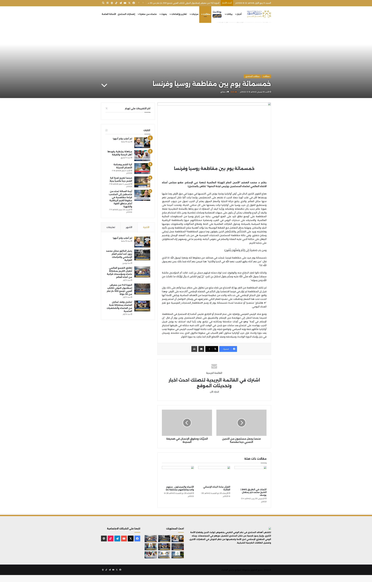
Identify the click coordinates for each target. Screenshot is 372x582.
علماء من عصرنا (148, 14)
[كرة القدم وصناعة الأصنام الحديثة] (142, 168)
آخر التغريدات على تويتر (137, 108)
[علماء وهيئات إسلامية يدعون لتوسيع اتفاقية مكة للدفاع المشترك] (151, 546)
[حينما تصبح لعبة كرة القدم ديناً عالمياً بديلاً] (142, 181)
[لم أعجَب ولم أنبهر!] (142, 142)
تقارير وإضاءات (179, 14)
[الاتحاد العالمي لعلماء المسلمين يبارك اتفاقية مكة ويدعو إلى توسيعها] (177, 554)
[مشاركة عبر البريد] (201, 349)
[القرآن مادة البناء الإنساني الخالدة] (214, 475)
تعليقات (110, 227)
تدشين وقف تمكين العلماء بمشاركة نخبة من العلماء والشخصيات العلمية (186, 3)
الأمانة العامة (109, 14)
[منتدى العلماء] (259, 14)
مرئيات (194, 14)
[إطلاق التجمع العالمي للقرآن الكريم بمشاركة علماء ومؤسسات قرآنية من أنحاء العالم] (142, 271)
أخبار (239, 14)
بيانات (230, 14)
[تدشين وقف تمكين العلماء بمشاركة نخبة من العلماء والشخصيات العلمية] (142, 306)
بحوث (164, 14)
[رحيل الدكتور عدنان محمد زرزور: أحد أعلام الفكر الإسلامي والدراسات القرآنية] (142, 254)
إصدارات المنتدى (126, 14)
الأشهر (129, 227)
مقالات (206, 14)
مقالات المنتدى (252, 76)
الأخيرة (146, 227)
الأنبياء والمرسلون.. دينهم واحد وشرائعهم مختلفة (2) (180, 488)
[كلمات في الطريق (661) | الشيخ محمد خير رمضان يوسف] (251, 476)
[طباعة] (194, 349)
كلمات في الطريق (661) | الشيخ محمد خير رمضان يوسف (253, 492)
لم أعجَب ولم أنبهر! (122, 138)
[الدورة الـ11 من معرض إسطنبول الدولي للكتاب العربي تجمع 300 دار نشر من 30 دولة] (142, 289)
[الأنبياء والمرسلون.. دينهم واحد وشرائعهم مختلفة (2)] (178, 475)
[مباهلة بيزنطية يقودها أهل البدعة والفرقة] (142, 155)
